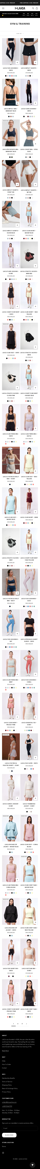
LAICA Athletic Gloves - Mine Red (29, 272)
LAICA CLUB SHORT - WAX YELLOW (29, 313)
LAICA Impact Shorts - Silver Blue (11, 232)
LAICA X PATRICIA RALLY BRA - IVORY (11, 478)
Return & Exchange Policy (10, 1088)
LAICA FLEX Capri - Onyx (29, 763)
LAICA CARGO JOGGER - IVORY (11, 805)
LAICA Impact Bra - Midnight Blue (11, 110)
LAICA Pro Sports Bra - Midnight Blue (11, 150)
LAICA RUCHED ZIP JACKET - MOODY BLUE (10, 845)
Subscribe (9, 1135)
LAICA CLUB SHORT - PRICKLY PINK (11, 724)
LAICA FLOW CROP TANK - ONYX (29, 1010)
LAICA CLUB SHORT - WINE (29, 517)
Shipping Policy (7, 1085)
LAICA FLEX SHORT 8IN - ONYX (11, 969)
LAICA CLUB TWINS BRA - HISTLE (29, 435)
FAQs (3, 1061)
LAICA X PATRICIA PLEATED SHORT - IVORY (11, 764)
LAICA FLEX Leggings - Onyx (11, 69)
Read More (5, 1051)
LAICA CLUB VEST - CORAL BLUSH (29, 845)
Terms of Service (7, 1082)
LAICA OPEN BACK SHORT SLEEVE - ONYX (29, 640)
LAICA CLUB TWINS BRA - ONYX (11, 435)
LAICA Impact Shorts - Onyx (29, 69)
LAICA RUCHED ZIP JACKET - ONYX (11, 929)
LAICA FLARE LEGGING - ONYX (29, 110)
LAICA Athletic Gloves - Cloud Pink (11, 394)
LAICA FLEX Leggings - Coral (29, 681)
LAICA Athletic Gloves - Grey (11, 559)
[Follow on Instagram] (3, 1153)
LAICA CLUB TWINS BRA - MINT (11, 681)
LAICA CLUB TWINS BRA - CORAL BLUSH (11, 886)
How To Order (6, 1064)
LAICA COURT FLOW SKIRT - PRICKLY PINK (10, 1010)
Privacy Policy (6, 1092)
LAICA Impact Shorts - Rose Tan (11, 191)
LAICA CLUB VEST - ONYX (11, 353)
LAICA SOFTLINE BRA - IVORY (29, 969)
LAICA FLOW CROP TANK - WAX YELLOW (29, 929)
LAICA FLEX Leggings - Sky (11, 640)
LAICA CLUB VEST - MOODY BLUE (11, 518)
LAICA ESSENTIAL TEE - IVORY (29, 724)
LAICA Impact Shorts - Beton (29, 191)
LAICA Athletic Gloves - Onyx (29, 354)
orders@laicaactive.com (9, 1102)
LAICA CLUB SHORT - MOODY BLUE (29, 232)
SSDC (23, 1163)
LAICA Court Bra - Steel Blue (29, 150)
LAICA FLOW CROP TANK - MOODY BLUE (29, 886)
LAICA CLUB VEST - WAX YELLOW (29, 478)
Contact (4, 1068)
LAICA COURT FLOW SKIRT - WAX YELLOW (29, 559)
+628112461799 (7, 1106)
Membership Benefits (8, 1078)
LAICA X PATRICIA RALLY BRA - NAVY (11, 600)
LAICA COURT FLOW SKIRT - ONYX (10, 313)
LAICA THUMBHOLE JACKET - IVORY (29, 805)
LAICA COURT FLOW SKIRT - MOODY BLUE (29, 394)
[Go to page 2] (26, 1023)
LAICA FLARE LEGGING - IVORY (11, 272)
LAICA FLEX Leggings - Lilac (29, 600)
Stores (4, 1146)
